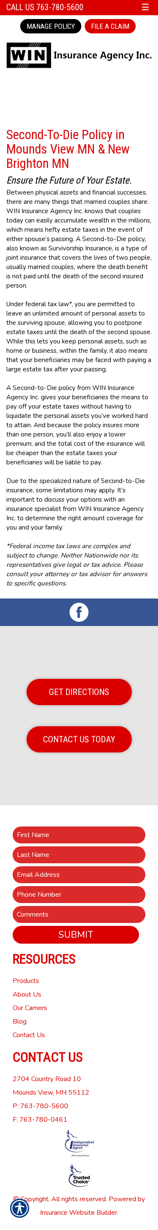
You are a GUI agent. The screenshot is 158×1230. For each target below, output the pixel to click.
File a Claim (110, 26)
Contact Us (29, 1035)
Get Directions (79, 692)
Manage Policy (51, 26)
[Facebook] (79, 612)
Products (26, 981)
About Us (27, 994)
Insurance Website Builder (78, 1212)
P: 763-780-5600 (40, 1106)
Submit (76, 934)
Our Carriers (30, 1008)
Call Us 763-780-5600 (44, 7)
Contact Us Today (79, 739)
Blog (20, 1021)
